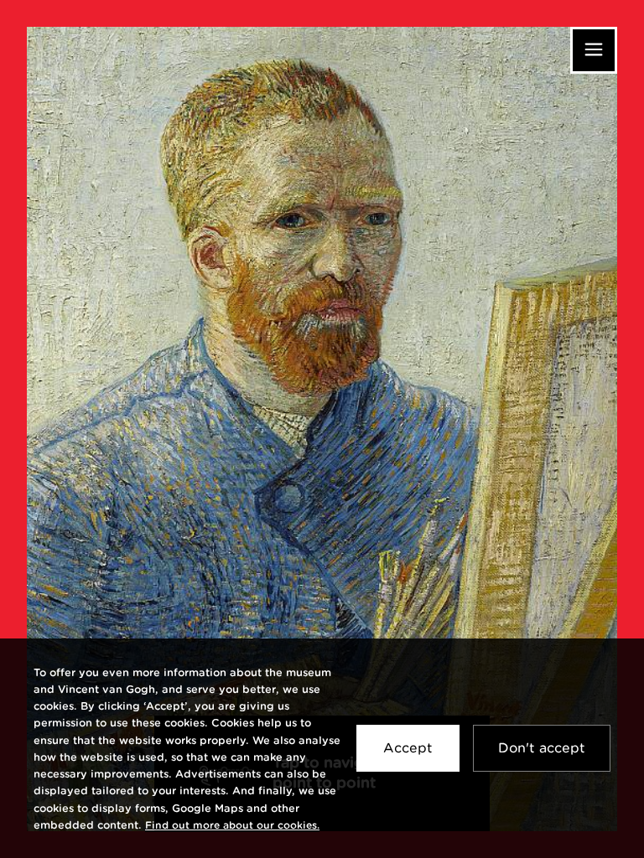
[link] (232, 824)
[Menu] (593, 50)
